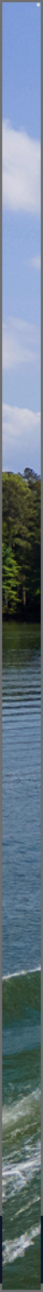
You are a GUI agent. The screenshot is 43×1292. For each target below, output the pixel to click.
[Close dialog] (38, 4)
